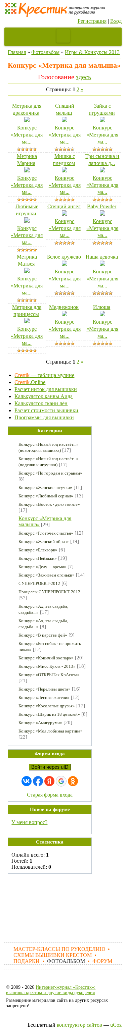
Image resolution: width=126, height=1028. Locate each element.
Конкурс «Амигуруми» (40, 722)
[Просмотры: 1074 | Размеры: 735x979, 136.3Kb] (102, 314)
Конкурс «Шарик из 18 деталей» (49, 714)
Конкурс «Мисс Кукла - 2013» (47, 666)
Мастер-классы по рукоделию (59, 949)
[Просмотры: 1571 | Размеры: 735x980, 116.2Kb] (27, 321)
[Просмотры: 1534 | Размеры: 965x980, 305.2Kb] (64, 264)
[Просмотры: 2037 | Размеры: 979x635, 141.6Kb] (102, 170)
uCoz (116, 1025)
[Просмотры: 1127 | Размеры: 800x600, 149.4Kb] (102, 264)
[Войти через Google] (61, 781)
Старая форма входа (50, 795)
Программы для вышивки (44, 417)
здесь (83, 76)
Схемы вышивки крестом (52, 955)
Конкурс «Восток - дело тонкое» (49, 504)
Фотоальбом (45, 52)
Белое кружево (64, 257)
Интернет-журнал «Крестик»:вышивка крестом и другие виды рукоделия (50, 990)
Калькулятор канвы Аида (43, 396)
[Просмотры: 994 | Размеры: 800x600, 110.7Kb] (64, 314)
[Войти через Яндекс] (49, 781)
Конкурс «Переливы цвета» (44, 689)
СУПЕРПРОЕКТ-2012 (39, 583)
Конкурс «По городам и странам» (50, 473)
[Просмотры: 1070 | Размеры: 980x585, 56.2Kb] (102, 214)
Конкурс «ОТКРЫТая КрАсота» (49, 674)
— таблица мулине (44, 375)
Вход (116, 21)
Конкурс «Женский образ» (43, 541)
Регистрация (92, 21)
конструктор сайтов (79, 1025)
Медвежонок (64, 307)
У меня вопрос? (29, 822)
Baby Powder (101, 206)
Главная (17, 52)
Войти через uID (50, 767)
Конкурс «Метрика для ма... (27, 135)
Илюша (101, 307)
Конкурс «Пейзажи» (37, 558)
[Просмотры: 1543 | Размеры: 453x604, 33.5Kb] (27, 271)
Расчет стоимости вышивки (46, 410)
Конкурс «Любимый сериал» (45, 495)
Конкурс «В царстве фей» (42, 635)
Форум (102, 961)
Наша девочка (102, 257)
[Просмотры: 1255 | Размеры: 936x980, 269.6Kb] (64, 120)
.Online (29, 382)
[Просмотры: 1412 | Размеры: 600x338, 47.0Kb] (64, 214)
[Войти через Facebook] (38, 781)
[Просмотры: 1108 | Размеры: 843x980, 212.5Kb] (64, 170)
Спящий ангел (64, 206)
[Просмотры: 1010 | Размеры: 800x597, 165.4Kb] (102, 120)
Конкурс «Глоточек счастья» (45, 533)
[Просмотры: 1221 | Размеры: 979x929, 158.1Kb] (27, 221)
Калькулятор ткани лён (41, 403)
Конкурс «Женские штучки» (45, 487)
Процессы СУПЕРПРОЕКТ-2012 (49, 591)
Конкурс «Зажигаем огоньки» (46, 575)
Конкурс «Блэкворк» (37, 549)
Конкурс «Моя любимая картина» (50, 731)
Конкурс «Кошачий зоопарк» (46, 657)
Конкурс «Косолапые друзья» (46, 705)
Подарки (26, 961)
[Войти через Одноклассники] (73, 781)
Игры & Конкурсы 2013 (92, 52)
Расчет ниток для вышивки (45, 389)
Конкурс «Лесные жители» (44, 697)
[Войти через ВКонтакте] (27, 781)
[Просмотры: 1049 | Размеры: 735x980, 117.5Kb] (27, 170)
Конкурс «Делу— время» (42, 566)
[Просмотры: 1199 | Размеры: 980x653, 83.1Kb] (27, 120)
